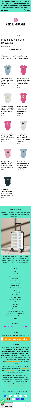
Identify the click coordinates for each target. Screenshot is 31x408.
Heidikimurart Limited (21, 391)
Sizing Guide (15, 295)
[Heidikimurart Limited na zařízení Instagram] (15, 327)
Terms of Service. (9, 370)
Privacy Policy (16, 278)
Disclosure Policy (16, 285)
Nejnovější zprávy (15, 209)
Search (16, 271)
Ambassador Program (15, 299)
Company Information (15, 276)
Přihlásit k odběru (16, 339)
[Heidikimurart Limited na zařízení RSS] (26, 327)
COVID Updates (15, 292)
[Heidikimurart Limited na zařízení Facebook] (9, 327)
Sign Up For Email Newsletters (15, 313)
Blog (15, 318)
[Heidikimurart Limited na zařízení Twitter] (5, 327)
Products (15, 306)
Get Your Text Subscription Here (15, 316)
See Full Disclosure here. (18, 386)
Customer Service (15, 287)
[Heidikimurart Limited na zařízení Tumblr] (19, 327)
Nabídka (5, 10)
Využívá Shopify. (15, 393)
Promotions (15, 309)
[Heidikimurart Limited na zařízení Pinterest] (12, 327)
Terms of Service (15, 283)
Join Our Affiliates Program (15, 311)
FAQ (15, 290)
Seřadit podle (5, 46)
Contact (15, 304)
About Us (15, 273)
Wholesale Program (15, 297)
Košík (28, 10)
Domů (2, 36)
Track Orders (15, 302)
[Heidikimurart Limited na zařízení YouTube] (22, 327)
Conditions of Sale (15, 280)
